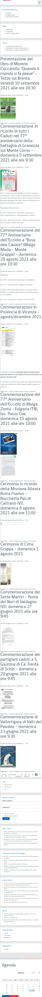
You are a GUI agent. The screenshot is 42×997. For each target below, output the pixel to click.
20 (6, 776)
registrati (18, 123)
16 (33, 774)
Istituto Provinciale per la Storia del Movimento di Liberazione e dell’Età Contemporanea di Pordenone (21, 895)
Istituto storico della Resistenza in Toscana (15, 902)
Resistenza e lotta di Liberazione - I (17, 48)
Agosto (21, 973)
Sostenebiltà (7, 935)
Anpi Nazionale (8, 785)
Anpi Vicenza (7, 787)
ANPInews (9, 30)
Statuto (8, 13)
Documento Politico (12, 17)
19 (2, 776)
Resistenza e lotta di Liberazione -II (17, 50)
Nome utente (7, 801)
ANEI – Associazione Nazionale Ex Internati (15, 864)
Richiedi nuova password (10, 816)
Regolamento (10, 15)
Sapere (6, 933)
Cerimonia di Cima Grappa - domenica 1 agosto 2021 (19, 549)
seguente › (18, 776)
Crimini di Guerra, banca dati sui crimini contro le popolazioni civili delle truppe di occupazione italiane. (20, 836)
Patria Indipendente (12, 33)
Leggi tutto (3, 123)
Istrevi (5, 789)
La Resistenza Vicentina (14, 46)
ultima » (26, 776)
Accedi (11, 123)
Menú (39, 2)
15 (39, 986)
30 (6, 992)
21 (9, 776)
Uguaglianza (7, 937)
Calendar (6, 949)
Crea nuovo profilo (9, 814)
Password (6, 807)
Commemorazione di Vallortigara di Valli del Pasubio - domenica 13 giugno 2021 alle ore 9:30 (20, 727)
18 (40, 774)
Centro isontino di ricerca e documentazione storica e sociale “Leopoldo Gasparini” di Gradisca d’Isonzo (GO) (20, 884)
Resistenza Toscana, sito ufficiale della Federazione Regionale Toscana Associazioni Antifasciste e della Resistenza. (21, 840)
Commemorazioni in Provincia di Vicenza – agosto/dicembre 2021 (20, 312)
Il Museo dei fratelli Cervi (10, 918)
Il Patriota (9, 31)
